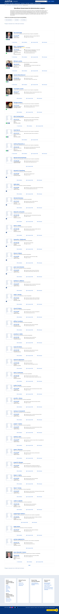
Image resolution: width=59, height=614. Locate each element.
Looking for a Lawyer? (51, 610)
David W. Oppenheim (19, 359)
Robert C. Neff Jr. (18, 475)
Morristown (8, 586)
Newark (7, 585)
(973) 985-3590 (16, 160)
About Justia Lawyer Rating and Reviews (48, 589)
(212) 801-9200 (16, 362)
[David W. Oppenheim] (9, 362)
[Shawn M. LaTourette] (9, 214)
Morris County (8, 598)
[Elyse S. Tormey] (9, 490)
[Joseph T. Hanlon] (9, 426)
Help (38, 607)
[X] (16, 607)
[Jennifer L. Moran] (9, 401)
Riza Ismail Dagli (18, 32)
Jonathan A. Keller (18, 334)
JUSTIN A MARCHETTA (19, 539)
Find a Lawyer (7, 3)
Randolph (7, 590)
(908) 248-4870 (16, 64)
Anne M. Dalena (18, 308)
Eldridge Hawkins (18, 102)
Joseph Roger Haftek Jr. (19, 513)
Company (35, 607)
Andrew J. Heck (17, 436)
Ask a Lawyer (12, 3)
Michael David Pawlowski (20, 157)
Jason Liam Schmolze (19, 267)
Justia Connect (28, 607)
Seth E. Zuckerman (18, 372)
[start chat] (56, 610)
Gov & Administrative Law (15, 5)
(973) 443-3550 (16, 529)
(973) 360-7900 (16, 215)
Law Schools (23, 3)
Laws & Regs (27, 3)
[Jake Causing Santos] (9, 119)
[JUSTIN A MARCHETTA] (9, 542)
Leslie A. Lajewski (18, 500)
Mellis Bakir (17, 184)
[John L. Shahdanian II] (9, 49)
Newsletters (32, 3)
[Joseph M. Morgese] (9, 465)
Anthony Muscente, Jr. (19, 144)
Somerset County (8, 599)
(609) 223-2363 (16, 147)
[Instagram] (12, 607)
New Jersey (20, 5)
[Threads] (13, 607)
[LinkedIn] (9, 607)
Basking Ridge (8, 587)
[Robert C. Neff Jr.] (9, 477)
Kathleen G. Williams (19, 280)
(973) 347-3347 (16, 119)
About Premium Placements (48, 587)
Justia (5, 5)
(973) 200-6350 (16, 516)
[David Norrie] (9, 132)
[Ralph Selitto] (9, 529)
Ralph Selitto (17, 526)
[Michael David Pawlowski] (9, 160)
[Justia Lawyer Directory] (8, 1)
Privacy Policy (47, 607)
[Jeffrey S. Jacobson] (9, 324)
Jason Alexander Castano (20, 552)
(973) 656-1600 (16, 504)
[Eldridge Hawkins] (9, 105)
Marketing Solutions (38, 3)
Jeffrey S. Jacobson (18, 321)
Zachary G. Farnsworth (19, 411)
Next (29, 565)
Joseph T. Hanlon (18, 424)
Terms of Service (41, 607)
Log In (49, 1)
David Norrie (17, 130)
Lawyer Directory (9, 5)
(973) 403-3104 (16, 78)
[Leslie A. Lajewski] (9, 503)
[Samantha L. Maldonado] (9, 242)
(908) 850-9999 (16, 555)
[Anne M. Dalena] (9, 311)
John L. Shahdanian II (19, 46)
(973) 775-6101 (16, 201)
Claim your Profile (47, 586)
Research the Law (17, 3)
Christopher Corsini (18, 88)
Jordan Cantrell (17, 385)
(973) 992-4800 (16, 173)
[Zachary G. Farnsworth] (9, 413)
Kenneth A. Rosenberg (19, 170)
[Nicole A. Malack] (9, 256)
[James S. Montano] (9, 452)
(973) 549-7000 (16, 324)
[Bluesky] (15, 607)
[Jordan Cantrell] (9, 388)
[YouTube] (10, 607)
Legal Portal (32, 607)
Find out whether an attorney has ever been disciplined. (35, 584)
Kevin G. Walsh (17, 225)
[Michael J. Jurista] (9, 63)
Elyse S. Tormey (17, 488)
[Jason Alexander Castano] (9, 554)
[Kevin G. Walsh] (9, 228)
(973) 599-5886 (16, 35)
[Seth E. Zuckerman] (9, 375)
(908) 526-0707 (16, 91)
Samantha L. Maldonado (20, 239)
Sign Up (53, 1)
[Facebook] (11, 607)
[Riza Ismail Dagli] (9, 35)
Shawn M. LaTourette (19, 212)
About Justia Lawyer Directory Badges (47, 583)
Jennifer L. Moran (18, 398)
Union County (8, 601)
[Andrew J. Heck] (9, 439)
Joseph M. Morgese (18, 462)
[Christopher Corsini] (9, 91)
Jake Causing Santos (19, 116)
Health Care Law (21, 584)
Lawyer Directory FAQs (47, 585)
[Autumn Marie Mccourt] (9, 77)
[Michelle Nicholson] (9, 200)
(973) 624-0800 (16, 187)
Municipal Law (21, 585)
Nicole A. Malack (18, 253)
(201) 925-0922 (16, 49)
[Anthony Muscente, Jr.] (9, 146)
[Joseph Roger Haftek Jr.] (9, 516)
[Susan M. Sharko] (9, 349)
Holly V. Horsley (17, 294)
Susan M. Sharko (18, 347)
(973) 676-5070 (16, 105)
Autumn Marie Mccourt (19, 75)
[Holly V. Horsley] (9, 297)
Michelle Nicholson (18, 198)
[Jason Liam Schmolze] (9, 269)
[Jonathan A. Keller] (9, 336)
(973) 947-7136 (16, 542)
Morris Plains (8, 591)
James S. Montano (18, 449)
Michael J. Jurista (18, 61)
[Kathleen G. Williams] (9, 283)
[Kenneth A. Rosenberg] (9, 173)
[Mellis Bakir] (9, 187)
